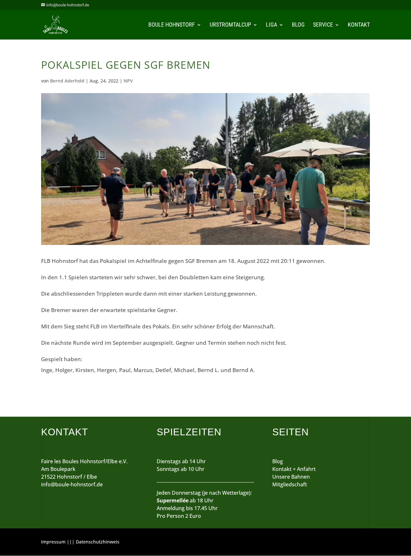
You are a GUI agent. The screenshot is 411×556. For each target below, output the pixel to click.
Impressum (53, 542)
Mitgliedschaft (289, 484)
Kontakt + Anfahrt (294, 469)
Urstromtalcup (230, 25)
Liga (271, 25)
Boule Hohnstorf (171, 25)
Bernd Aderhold (67, 81)
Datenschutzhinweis (97, 542)
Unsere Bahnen (291, 476)
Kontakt (359, 25)
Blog (298, 25)
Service (323, 25)
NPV (128, 81)
